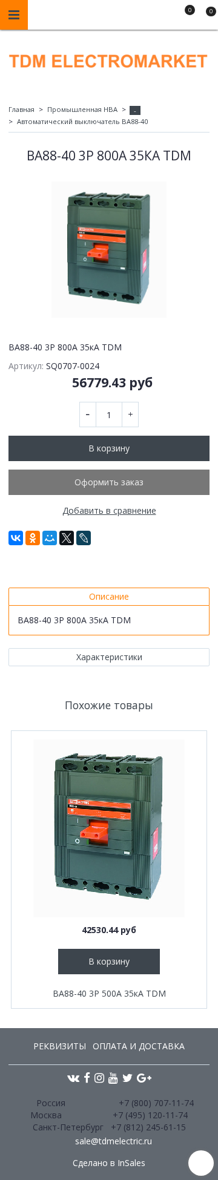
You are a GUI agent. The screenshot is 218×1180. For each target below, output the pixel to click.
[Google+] (144, 1077)
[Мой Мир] (49, 538)
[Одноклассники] (32, 538)
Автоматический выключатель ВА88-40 (82, 121)
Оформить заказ (109, 482)
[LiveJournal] (83, 538)
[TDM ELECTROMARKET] (109, 58)
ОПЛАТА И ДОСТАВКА (139, 1046)
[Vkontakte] (73, 1077)
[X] (66, 538)
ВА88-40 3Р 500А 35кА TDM (109, 993)
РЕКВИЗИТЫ (59, 1046)
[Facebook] (87, 1077)
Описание (109, 596)
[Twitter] (127, 1077)
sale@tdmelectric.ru (113, 1141)
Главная (21, 109)
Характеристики (109, 657)
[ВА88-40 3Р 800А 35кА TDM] (109, 250)
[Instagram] (99, 1077)
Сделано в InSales (109, 1163)
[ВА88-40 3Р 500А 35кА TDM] (109, 828)
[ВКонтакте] (15, 538)
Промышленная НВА (82, 109)
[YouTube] (113, 1077)
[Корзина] (205, 16)
